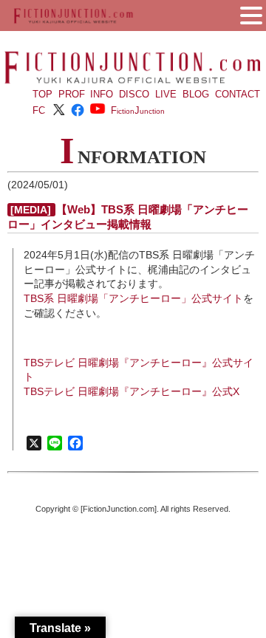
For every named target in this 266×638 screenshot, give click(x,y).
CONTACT (237, 94)
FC (39, 110)
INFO (101, 94)
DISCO (134, 94)
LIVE (166, 94)
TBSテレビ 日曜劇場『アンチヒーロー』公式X (131, 391)
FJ (138, 110)
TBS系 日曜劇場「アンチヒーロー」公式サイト (133, 298)
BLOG (196, 94)
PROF (71, 94)
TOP (42, 94)
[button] (251, 14)
